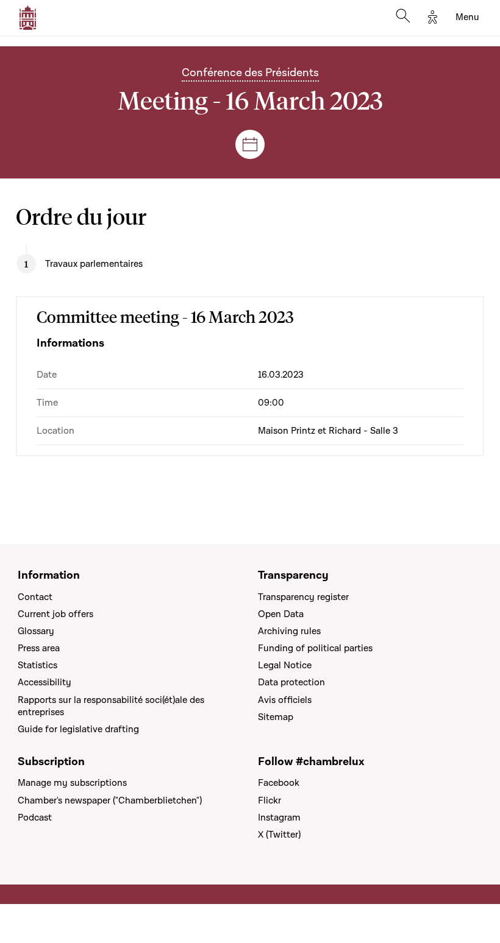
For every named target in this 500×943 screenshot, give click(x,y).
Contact (35, 597)
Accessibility (44, 682)
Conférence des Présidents (250, 72)
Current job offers (55, 614)
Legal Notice (285, 665)
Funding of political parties (315, 648)
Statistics (37, 665)
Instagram (279, 817)
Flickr (269, 800)
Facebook (278, 783)
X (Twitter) (279, 834)
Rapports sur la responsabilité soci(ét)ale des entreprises (111, 706)
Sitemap (275, 717)
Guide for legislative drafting (78, 729)
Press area (39, 648)
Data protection (291, 682)
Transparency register (303, 597)
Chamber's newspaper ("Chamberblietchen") (110, 800)
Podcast (35, 817)
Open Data (281, 614)
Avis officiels (285, 700)
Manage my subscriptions (72, 783)
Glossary (36, 631)
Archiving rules (289, 631)
